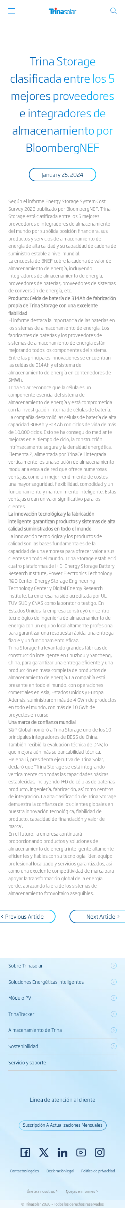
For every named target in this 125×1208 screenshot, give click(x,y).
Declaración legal (60, 1170)
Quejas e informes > (82, 1191)
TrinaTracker (21, 1013)
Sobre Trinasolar (25, 965)
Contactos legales (24, 1170)
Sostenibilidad (23, 1046)
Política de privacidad (98, 1170)
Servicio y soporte (27, 1062)
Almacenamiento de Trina (35, 1029)
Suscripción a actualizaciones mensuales (62, 1124)
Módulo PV (19, 997)
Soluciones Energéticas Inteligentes (46, 981)
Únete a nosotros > (42, 1191)
